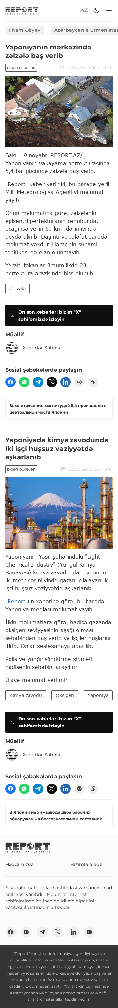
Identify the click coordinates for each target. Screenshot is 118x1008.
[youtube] (89, 932)
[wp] (24, 382)
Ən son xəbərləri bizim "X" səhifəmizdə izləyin (49, 315)
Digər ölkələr (21, 68)
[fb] (10, 382)
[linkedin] (65, 382)
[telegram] (38, 382)
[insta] (26, 932)
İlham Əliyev (25, 30)
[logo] (22, 11)
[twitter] (52, 382)
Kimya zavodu (26, 695)
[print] (79, 382)
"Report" (16, 601)
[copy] (93, 382)
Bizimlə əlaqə (86, 864)
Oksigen (65, 695)
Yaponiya (98, 695)
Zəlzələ (18, 288)
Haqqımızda (19, 864)
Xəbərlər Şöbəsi (41, 348)
